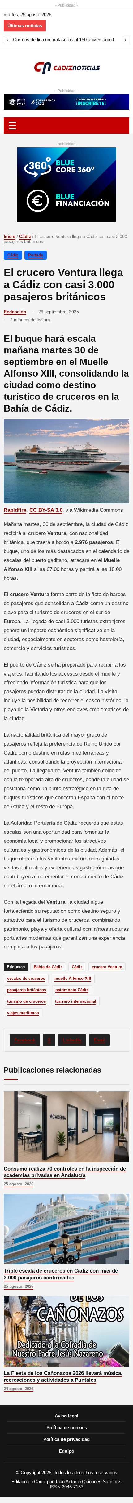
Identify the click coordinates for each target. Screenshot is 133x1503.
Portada (35, 255)
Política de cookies (66, 1427)
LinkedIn (72, 1039)
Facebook (24, 1039)
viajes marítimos (23, 1012)
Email (99, 1039)
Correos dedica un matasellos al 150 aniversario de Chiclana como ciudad (66, 39)
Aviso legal (66, 1415)
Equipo (66, 1451)
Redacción (15, 311)
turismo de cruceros (26, 1001)
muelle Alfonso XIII (72, 978)
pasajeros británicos (26, 990)
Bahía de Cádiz (48, 967)
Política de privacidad (66, 1439)
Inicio (9, 236)
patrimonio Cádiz (71, 990)
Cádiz (25, 236)
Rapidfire (15, 510)
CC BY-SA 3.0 (45, 510)
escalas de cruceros (26, 978)
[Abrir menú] (66, 125)
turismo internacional (75, 1001)
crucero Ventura (107, 967)
